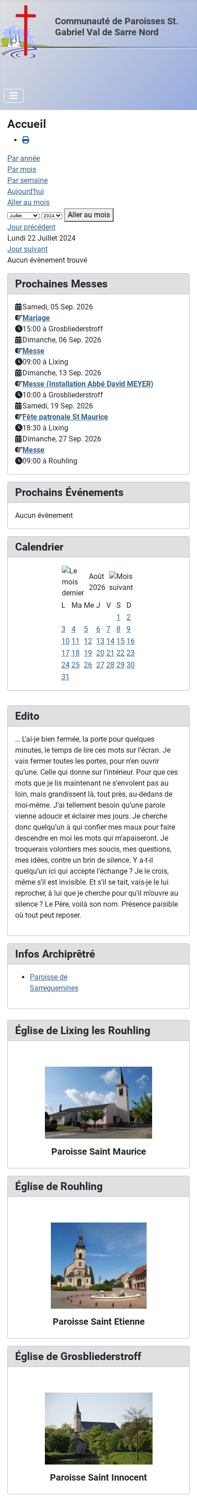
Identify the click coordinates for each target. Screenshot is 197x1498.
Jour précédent (31, 227)
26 (88, 665)
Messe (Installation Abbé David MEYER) (87, 384)
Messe (33, 351)
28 (110, 665)
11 (75, 641)
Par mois (21, 169)
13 (100, 641)
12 (88, 641)
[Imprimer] (25, 140)
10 (65, 641)
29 (120, 665)
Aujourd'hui (25, 191)
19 (88, 653)
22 (120, 653)
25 (75, 665)
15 (120, 641)
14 (110, 641)
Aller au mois (28, 202)
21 (110, 653)
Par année (23, 158)
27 (100, 665)
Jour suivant (27, 249)
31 (65, 676)
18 (75, 653)
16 (130, 641)
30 (130, 665)
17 (65, 653)
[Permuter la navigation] (14, 96)
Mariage (36, 318)
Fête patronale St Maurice (65, 417)
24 (65, 665)
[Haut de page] (181, 1481)
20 (100, 653)
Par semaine (27, 180)
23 (130, 653)
